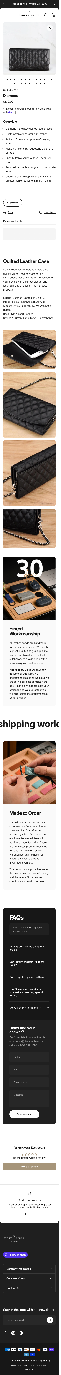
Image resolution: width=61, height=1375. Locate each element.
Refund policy (15, 1365)
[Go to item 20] (37, 83)
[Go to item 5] (22, 79)
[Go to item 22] (44, 83)
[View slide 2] (29, 1214)
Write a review (29, 1166)
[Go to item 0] (7, 79)
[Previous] (4, 4)
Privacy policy (28, 1365)
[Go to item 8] (33, 79)
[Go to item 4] (18, 79)
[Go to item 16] (22, 83)
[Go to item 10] (41, 79)
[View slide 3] (33, 1214)
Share (10, 212)
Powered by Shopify (40, 1360)
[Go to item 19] (33, 83)
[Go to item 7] (29, 79)
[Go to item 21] (41, 83)
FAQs (32, 927)
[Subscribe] (50, 1320)
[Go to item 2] (11, 79)
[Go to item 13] (52, 79)
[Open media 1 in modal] (50, 28)
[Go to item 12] (48, 79)
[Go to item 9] (37, 79)
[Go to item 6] (26, 79)
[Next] (54, 4)
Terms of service (42, 1365)
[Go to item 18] (29, 83)
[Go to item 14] (14, 83)
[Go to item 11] (44, 79)
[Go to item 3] (14, 79)
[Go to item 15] (18, 83)
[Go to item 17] (26, 83)
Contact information (29, 1369)
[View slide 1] (26, 1214)
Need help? (50, 212)
